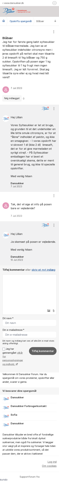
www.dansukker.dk (14, 3)
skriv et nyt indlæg (43, 269)
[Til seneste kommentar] (55, 21)
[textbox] (29, 291)
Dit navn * (7, 318)
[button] (48, 310)
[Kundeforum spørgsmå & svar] (3, 20)
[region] (29, 65)
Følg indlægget (12, 98)
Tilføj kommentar (43, 351)
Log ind (52, 461)
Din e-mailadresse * (13, 329)
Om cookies (49, 465)
